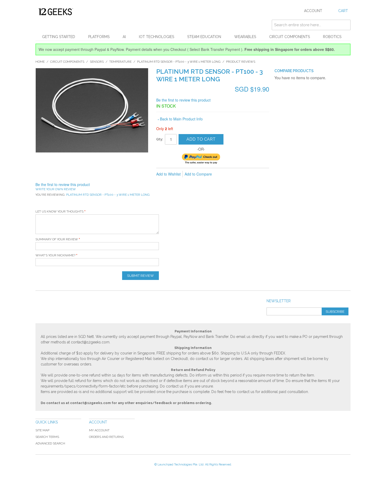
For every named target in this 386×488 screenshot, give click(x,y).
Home (40, 61)
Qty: (159, 139)
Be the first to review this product (183, 100)
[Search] (345, 25)
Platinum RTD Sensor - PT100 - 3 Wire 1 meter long (179, 61)
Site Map (42, 430)
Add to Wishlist (168, 174)
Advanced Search (50, 443)
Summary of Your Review (56, 239)
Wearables (245, 37)
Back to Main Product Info (180, 118)
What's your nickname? (55, 255)
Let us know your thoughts (59, 211)
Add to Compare (198, 174)
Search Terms (47, 437)
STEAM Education (204, 37)
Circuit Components (289, 37)
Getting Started (58, 37)
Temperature (120, 61)
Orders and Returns (106, 437)
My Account (99, 430)
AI (124, 37)
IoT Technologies (156, 37)
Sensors (97, 61)
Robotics (332, 37)
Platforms (98, 37)
